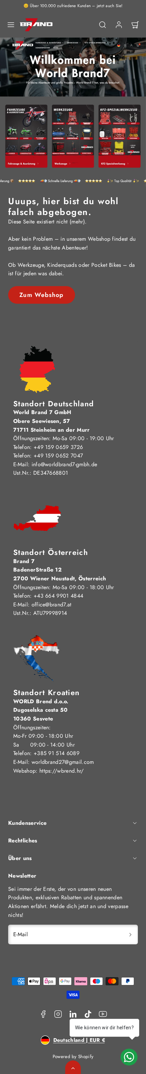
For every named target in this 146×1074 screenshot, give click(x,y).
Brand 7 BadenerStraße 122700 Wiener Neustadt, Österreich (59, 569)
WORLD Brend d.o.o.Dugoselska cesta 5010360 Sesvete (41, 710)
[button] (11, 25)
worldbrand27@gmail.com (63, 762)
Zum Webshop (41, 295)
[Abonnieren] (130, 934)
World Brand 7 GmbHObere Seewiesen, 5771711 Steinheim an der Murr (51, 420)
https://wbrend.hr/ (61, 771)
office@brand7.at (52, 604)
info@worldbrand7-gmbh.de (64, 464)
